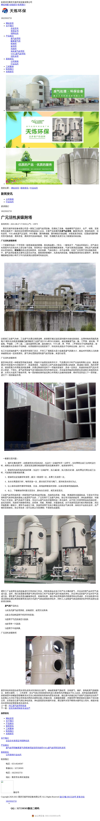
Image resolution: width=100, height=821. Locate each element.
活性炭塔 (15, 56)
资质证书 (15, 31)
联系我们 (21, 5)
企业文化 (15, 28)
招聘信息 (15, 33)
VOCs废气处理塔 (18, 54)
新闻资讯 (10, 59)
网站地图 (5, 5)
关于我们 (10, 26)
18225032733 (11, 801)
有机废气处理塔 (17, 51)
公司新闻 (15, 61)
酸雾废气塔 (15, 41)
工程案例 (10, 66)
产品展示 (10, 36)
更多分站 (81, 797)
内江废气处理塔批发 (17, 706)
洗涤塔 (14, 49)
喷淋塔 (14, 44)
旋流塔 (14, 46)
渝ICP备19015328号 (68, 797)
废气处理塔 (15, 38)
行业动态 (15, 64)
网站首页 (10, 23)
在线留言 (13, 5)
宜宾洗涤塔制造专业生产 (19, 708)
